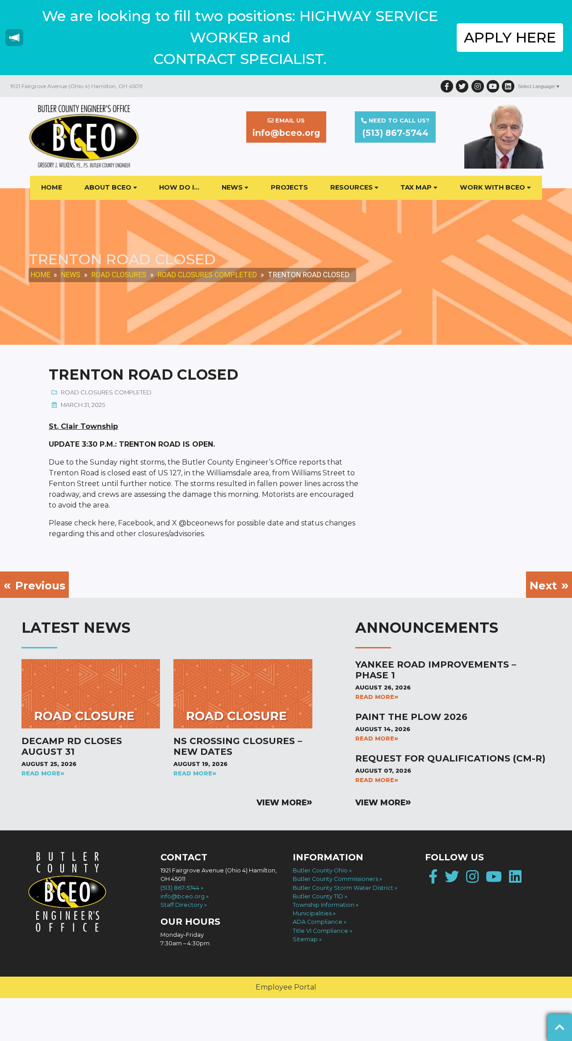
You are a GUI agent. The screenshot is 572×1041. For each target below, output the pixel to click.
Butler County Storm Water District (343, 887)
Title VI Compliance (320, 930)
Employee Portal (286, 987)
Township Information (323, 904)
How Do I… (179, 187)
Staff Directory (181, 904)
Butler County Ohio (320, 870)
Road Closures (119, 275)
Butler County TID (318, 896)
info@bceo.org (182, 896)
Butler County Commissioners (335, 879)
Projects (289, 187)
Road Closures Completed (207, 275)
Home (51, 187)
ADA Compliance (317, 921)
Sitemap (305, 939)
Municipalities (312, 913)
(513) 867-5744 (179, 887)
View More (282, 802)
